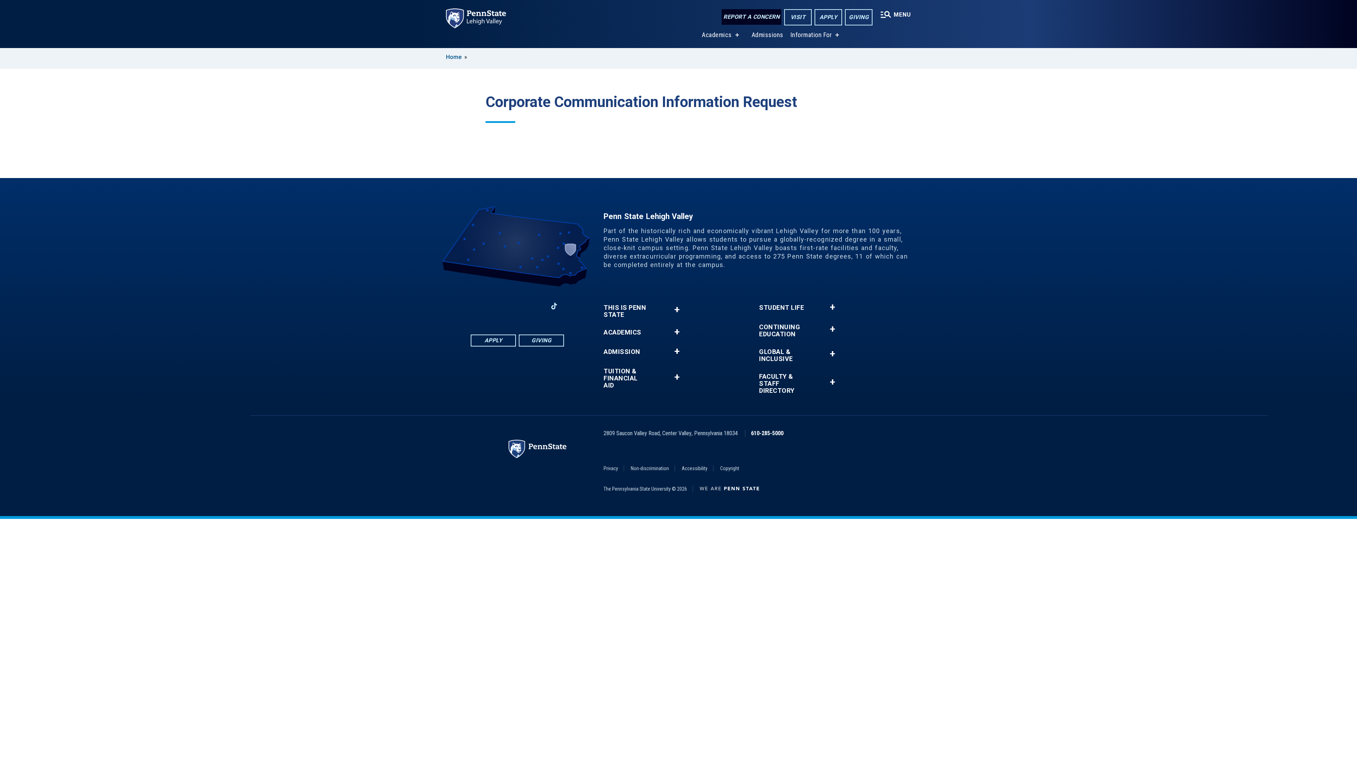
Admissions (767, 35)
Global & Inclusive (776, 355)
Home (454, 57)
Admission (622, 351)
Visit (798, 17)
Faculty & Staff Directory (777, 383)
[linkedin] (517, 306)
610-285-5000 (767, 433)
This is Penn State (625, 311)
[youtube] (536, 306)
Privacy (611, 468)
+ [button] (677, 309)
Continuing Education (779, 331)
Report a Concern (751, 16)
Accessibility (694, 468)
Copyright (729, 468)
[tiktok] (554, 306)
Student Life (781, 307)
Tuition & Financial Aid (621, 378)
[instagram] (499, 306)
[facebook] (481, 306)
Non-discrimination (650, 468)
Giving (859, 17)
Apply (829, 17)
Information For (811, 35)
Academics (717, 35)
